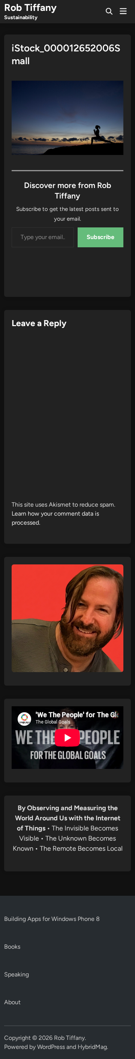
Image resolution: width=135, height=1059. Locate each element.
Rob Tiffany (30, 8)
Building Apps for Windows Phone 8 (52, 918)
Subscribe (100, 237)
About (12, 1002)
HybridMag (92, 1046)
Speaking (16, 974)
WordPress (51, 1046)
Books (12, 946)
